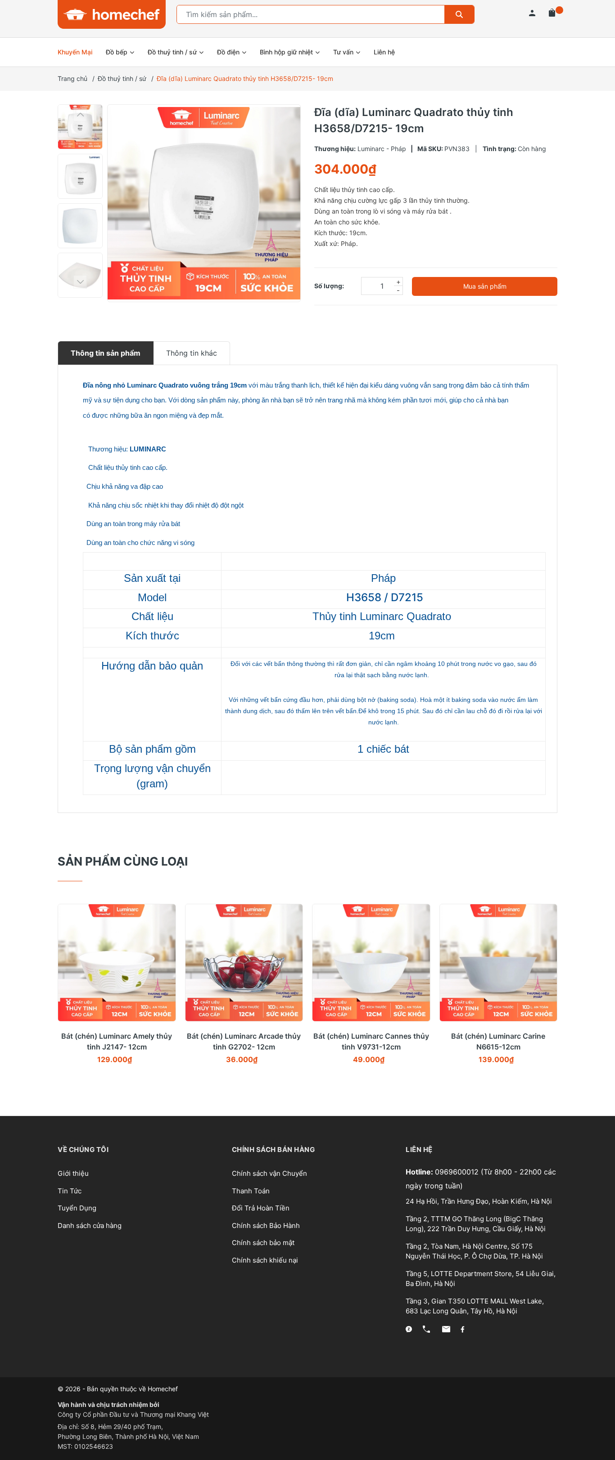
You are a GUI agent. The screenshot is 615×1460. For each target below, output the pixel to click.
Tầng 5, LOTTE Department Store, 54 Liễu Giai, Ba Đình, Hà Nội (481, 1278)
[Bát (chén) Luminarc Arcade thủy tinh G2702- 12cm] (244, 963)
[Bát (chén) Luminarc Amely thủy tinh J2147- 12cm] (117, 963)
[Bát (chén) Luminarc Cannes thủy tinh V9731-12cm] (371, 963)
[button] (80, 114)
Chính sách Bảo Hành (266, 1225)
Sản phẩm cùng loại (123, 861)
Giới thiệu (73, 1173)
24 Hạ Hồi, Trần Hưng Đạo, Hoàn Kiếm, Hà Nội (479, 1201)
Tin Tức (69, 1191)
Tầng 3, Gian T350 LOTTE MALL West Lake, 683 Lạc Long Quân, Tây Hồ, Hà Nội (475, 1306)
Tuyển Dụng (77, 1208)
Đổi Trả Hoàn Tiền (260, 1208)
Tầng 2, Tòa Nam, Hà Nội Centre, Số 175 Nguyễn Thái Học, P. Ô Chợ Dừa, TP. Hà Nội (474, 1251)
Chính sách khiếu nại (265, 1260)
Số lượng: (329, 286)
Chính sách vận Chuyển (269, 1173)
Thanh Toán (251, 1191)
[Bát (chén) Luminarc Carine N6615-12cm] (498, 963)
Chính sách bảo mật (263, 1242)
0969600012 (458, 1171)
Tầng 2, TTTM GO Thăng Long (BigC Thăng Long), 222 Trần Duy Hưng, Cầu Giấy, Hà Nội (476, 1223)
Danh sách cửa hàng (90, 1225)
